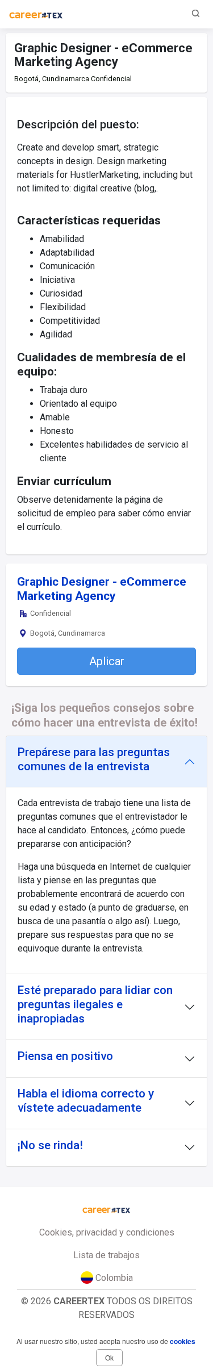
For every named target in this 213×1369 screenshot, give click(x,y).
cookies (182, 1341)
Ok (109, 1357)
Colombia (113, 1277)
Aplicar (106, 661)
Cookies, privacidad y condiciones (106, 1232)
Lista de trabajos (106, 1255)
